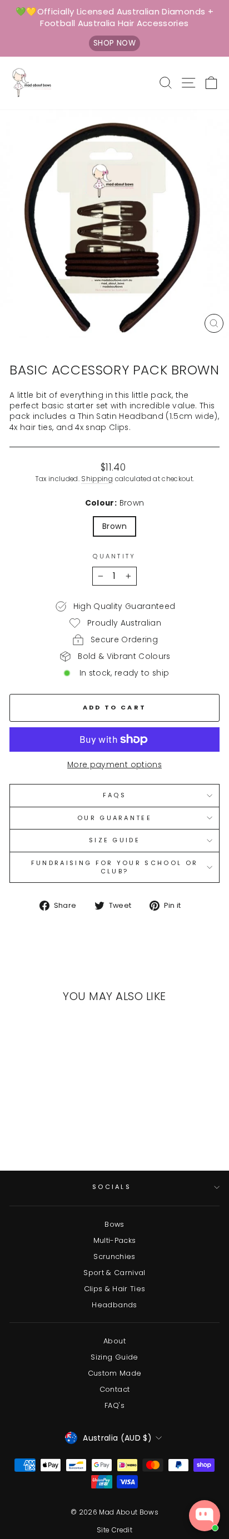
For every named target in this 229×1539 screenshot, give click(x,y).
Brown (114, 526)
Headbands (114, 1305)
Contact (114, 1389)
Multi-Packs (114, 1240)
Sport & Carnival (114, 1272)
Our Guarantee (114, 817)
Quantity (114, 556)
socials (111, 1186)
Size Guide (114, 840)
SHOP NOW (114, 43)
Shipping (97, 478)
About (114, 1341)
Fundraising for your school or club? (114, 867)
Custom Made (115, 1373)
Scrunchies (114, 1256)
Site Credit (114, 1530)
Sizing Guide (114, 1357)
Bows (114, 1224)
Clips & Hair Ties (115, 1288)
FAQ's (114, 1405)
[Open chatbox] (204, 1515)
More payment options (114, 764)
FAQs (114, 795)
